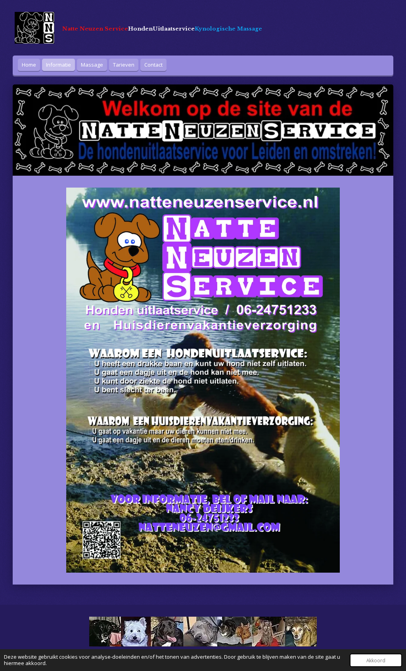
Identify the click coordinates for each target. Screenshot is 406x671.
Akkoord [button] (375, 660)
